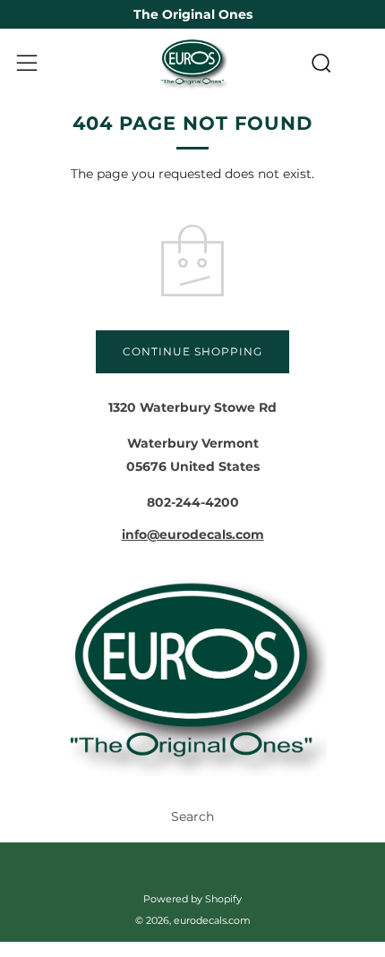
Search (192, 816)
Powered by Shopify (192, 899)
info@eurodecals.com (193, 534)
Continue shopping (192, 351)
